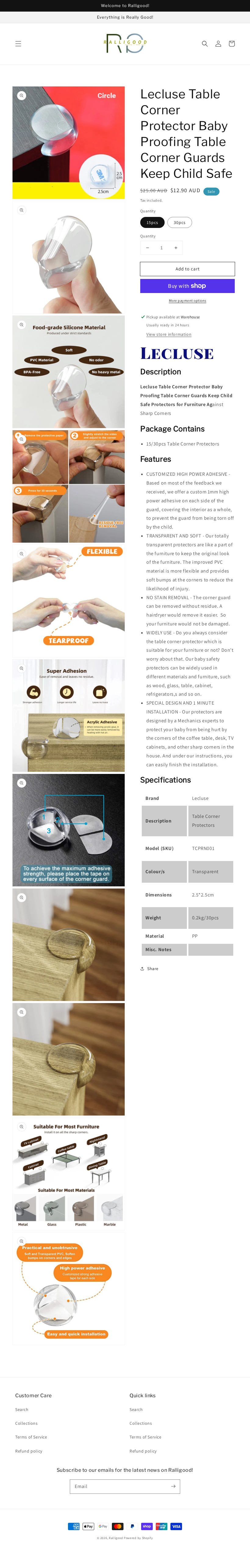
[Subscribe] (173, 1486)
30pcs (180, 222)
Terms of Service (31, 1437)
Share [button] (153, 968)
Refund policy (28, 1451)
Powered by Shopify (138, 1538)
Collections (26, 1423)
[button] (18, 43)
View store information (168, 334)
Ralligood (116, 1538)
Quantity (147, 236)
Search (22, 1409)
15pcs (152, 222)
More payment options (187, 300)
